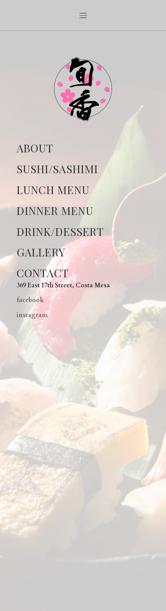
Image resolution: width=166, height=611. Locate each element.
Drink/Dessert (60, 231)
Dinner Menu (55, 210)
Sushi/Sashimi (57, 169)
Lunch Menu (53, 190)
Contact (43, 273)
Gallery (41, 252)
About (35, 148)
